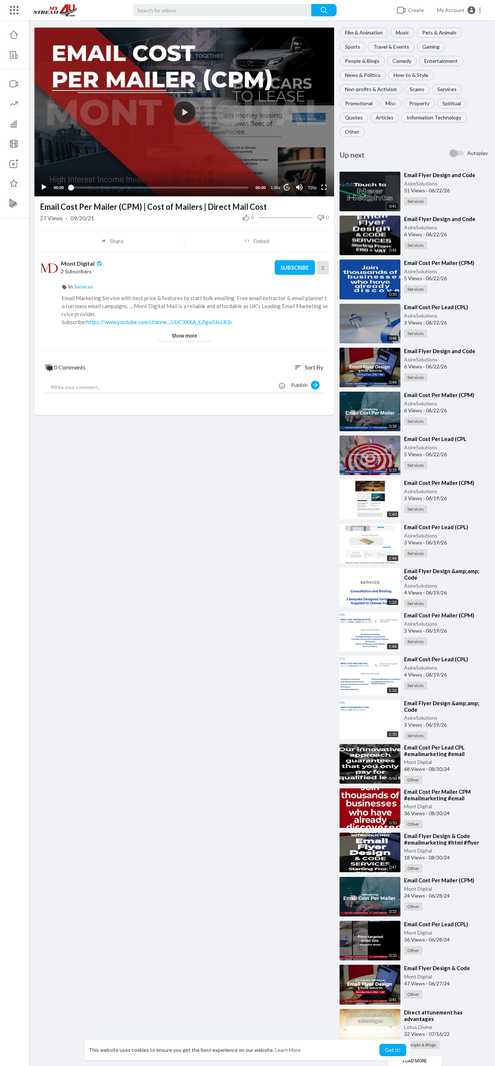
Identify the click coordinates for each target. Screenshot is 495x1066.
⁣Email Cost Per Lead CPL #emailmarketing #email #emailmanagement (434, 754)
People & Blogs (362, 61)
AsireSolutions (420, 183)
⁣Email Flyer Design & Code (437, 968)
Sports (352, 47)
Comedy (401, 61)
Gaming (431, 47)
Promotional (359, 103)
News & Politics (362, 75)
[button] (459, 10)
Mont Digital (418, 762)
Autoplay (477, 153)
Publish (301, 385)
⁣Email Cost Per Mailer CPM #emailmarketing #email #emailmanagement (437, 798)
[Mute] (299, 187)
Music (402, 32)
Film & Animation (364, 32)
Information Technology (434, 117)
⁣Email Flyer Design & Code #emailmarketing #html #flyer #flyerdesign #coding (441, 842)
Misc (391, 103)
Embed (261, 241)
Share (117, 241)
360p (310, 170)
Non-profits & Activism (371, 89)
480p (310, 159)
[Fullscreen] (324, 187)
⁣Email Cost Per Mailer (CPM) (439, 263)
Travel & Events (391, 47)
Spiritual (451, 103)
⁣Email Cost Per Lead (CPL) (436, 307)
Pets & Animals (439, 32)
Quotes (354, 117)
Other (352, 131)
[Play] (43, 187)
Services (447, 89)
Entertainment (441, 61)
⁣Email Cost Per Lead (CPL (435, 439)
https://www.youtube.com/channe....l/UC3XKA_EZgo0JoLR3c (159, 322)
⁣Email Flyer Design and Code (439, 175)
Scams (417, 89)
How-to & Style (411, 75)
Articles (385, 117)
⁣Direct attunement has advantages (433, 1015)
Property (419, 103)
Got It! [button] (393, 1050)
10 (287, 187)
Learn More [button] (288, 1050)
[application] (184, 112)
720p (312, 187)
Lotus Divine (418, 1027)
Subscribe (294, 267)
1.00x (275, 187)
